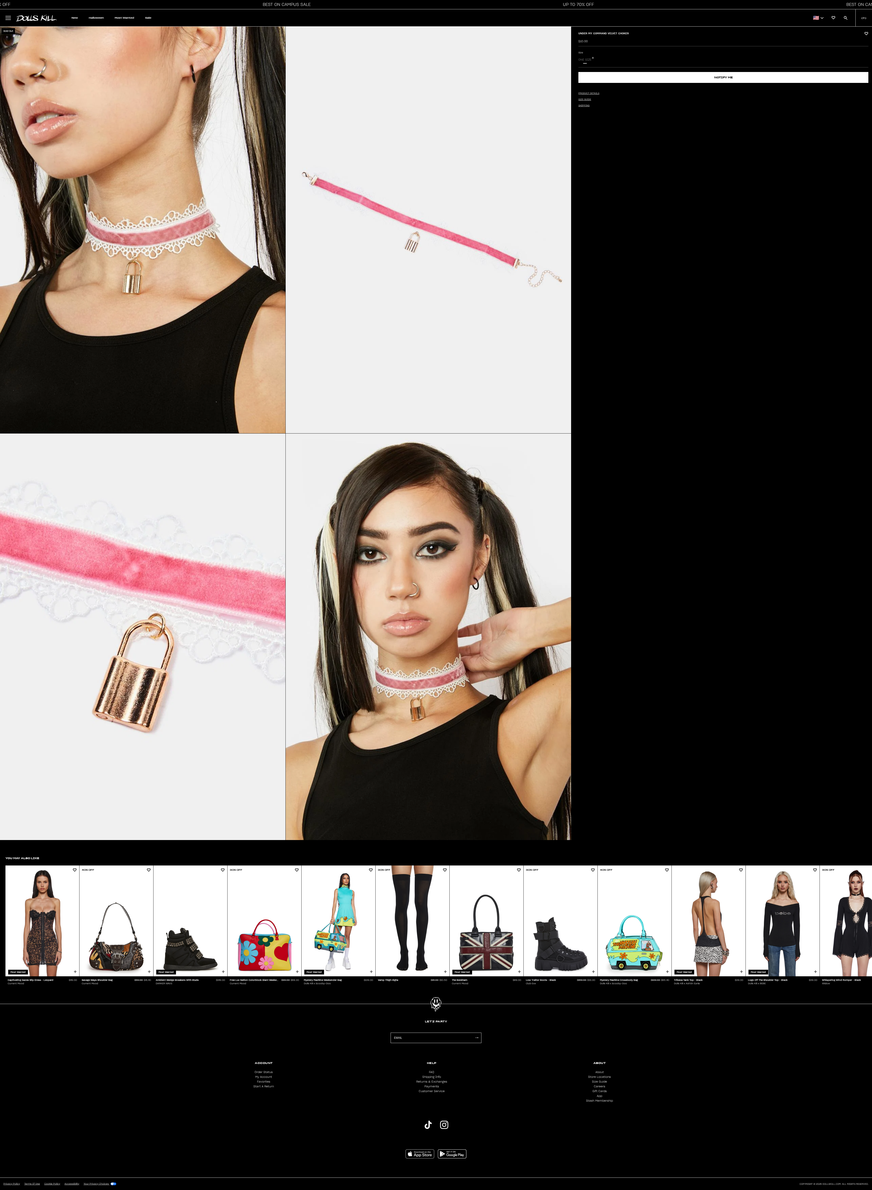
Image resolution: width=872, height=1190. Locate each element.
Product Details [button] (588, 93)
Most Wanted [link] (124, 17)
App (599, 1096)
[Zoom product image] (142, 230)
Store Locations (599, 1077)
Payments (431, 1086)
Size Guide (599, 1081)
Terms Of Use (32, 1184)
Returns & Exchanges (431, 1081)
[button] (285, 4)
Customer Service (432, 1091)
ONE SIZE (585, 59)
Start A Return (263, 1086)
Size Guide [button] (584, 99)
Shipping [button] (584, 105)
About (599, 1072)
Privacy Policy (11, 1184)
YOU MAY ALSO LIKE (22, 858)
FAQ (431, 1072)
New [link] (75, 17)
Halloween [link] (96, 17)
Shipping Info (431, 1077)
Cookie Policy (52, 1184)
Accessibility (71, 1184)
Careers (599, 1086)
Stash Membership (599, 1100)
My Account (263, 1077)
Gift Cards (599, 1091)
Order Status (264, 1072)
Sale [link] (148, 17)
